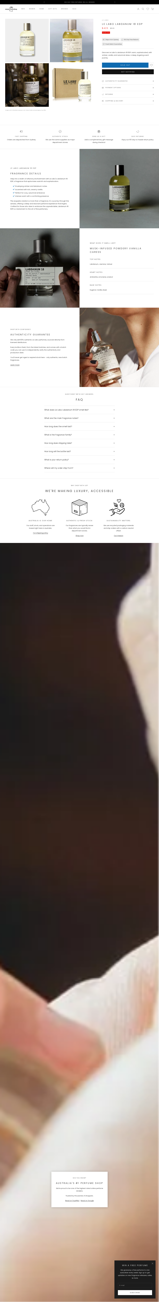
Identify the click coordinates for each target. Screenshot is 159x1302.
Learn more (14, 365)
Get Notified (128, 72)
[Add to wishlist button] (151, 65)
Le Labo (105, 20)
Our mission (118, 535)
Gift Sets (52, 9)
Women (32, 9)
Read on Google (87, 1200)
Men (23, 9)
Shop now (80, 535)
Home (41, 9)
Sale (74, 9)
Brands (64, 9)
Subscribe (135, 1293)
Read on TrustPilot (72, 1200)
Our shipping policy (40, 533)
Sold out (125, 65)
